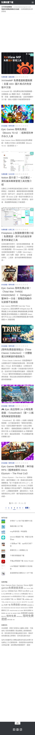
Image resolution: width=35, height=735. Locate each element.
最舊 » (27, 508)
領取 (14, 619)
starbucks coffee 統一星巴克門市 (19, 602)
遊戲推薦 (24, 613)
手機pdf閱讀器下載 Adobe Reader (22, 561)
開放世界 (3, 616)
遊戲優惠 (15, 613)
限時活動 (9, 619)
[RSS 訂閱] (21, 729)
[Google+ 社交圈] (17, 729)
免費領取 (23, 605)
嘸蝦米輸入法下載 (16, 526)
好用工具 (11, 229)
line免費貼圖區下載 (25, 594)
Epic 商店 (18, 591)
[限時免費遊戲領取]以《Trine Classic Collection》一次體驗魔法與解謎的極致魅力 (16, 353)
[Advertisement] (17, 33)
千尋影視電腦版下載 (17, 555)
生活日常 (11, 174)
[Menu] (32, 2)
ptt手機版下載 (7, 602)
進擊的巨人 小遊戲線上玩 (19, 550)
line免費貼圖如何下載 (17, 596)
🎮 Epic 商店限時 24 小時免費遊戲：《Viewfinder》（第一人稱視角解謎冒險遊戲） (17, 413)
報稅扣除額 (12, 607)
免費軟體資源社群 (27, 9)
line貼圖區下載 (8, 599)
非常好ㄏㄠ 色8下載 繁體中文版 (21, 521)
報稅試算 (18, 607)
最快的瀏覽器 (27, 610)
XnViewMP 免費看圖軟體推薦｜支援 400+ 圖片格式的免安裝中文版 (16, 84)
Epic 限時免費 (15, 594)
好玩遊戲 (4, 126)
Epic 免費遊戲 (9, 591)
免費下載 (7, 605)
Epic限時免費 (7, 594)
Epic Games (6, 585)
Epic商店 (25, 591)
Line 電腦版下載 (18, 599)
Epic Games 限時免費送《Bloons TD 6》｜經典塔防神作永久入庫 (17, 133)
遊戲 (7, 613)
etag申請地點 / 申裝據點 (18, 531)
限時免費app (19, 616)
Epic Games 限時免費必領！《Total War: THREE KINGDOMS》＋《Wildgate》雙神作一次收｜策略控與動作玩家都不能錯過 (17, 295)
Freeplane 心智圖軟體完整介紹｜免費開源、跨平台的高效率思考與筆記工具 (17, 236)
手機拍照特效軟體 (13, 610)
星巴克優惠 (20, 610)
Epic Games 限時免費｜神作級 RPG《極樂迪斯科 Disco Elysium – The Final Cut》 (17, 470)
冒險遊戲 (29, 605)
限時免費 (11, 126)
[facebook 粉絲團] (14, 729)
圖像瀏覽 (11, 77)
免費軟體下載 (7, 2)
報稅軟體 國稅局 (24, 607)
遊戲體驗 (30, 613)
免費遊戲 (15, 604)
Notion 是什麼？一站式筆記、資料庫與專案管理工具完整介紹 (16, 181)
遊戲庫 (19, 613)
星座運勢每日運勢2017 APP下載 (21, 573)
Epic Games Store (20, 585)
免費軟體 (4, 77)
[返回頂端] (17, 723)
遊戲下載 (10, 613)
